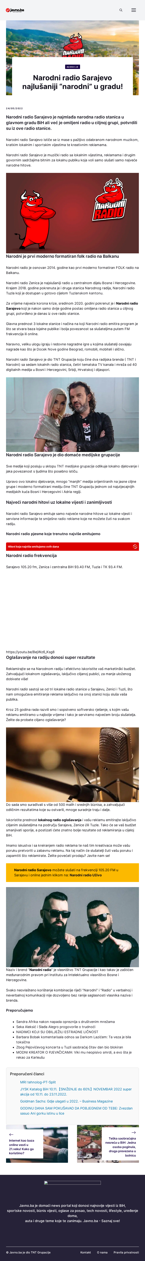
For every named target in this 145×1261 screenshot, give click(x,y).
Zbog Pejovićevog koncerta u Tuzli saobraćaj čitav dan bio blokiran (69, 1047)
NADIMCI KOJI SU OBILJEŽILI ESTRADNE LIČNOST (57, 1032)
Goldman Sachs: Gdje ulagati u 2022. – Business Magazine (66, 1101)
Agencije (73, 67)
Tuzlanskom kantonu (85, 293)
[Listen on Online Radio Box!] (135, 547)
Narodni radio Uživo (86, 875)
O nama (102, 1252)
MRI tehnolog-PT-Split (38, 1082)
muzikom (130, 140)
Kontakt (85, 1252)
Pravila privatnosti (126, 1252)
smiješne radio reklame (61, 519)
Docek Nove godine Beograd (60, 349)
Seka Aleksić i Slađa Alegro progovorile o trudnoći (55, 1027)
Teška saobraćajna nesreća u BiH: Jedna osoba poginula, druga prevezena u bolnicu (120, 1146)
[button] (121, 10)
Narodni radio (97, 324)
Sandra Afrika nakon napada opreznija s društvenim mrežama (65, 1022)
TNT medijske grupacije (75, 466)
